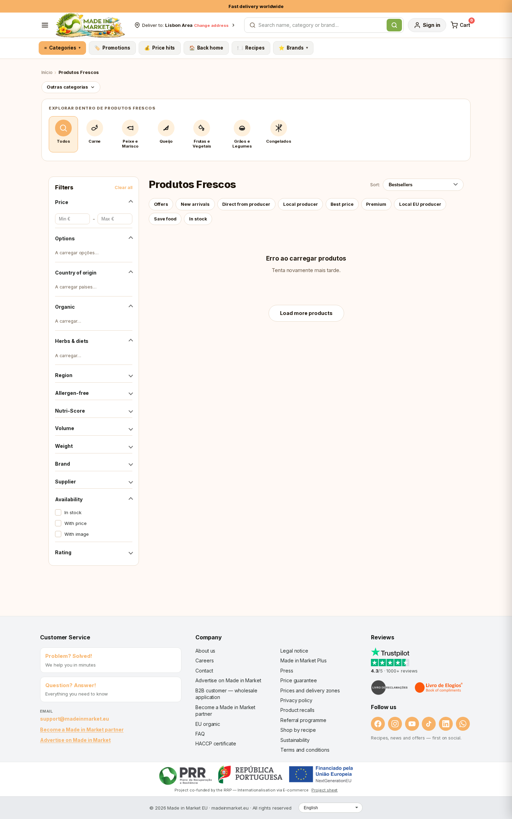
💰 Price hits (159, 48)
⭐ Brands (293, 48)
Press (286, 671)
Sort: (375, 184)
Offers (161, 204)
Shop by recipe (298, 730)
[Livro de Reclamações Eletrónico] (389, 687)
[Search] (394, 25)
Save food (165, 218)
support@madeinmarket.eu (74, 719)
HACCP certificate (215, 743)
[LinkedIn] (446, 724)
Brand (62, 464)
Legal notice (294, 651)
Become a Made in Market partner (82, 729)
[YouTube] (412, 724)
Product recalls (297, 710)
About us (205, 651)
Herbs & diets (71, 341)
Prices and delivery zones (310, 690)
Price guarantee (298, 680)
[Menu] (45, 25)
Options (65, 238)
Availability (68, 499)
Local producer (300, 204)
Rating (63, 552)
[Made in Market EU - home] (90, 25)
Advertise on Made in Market (75, 740)
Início (47, 72)
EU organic (207, 724)
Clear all (123, 187)
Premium (376, 204)
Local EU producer (420, 204)
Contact (204, 671)
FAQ (200, 734)
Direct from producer (246, 204)
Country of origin (75, 273)
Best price (342, 204)
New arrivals (195, 204)
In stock (72, 512)
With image (76, 534)
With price (75, 523)
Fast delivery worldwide (256, 6)
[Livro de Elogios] (439, 687)
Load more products (306, 313)
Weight (64, 446)
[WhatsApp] (463, 724)
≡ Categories (62, 48)
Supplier (65, 481)
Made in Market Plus (303, 660)
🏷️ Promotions (112, 48)
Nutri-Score (70, 411)
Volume (64, 428)
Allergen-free (72, 393)
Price (61, 202)
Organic (65, 307)
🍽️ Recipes (250, 48)
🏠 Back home (206, 48)
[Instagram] (395, 724)
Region (63, 375)
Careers (204, 660)
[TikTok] (429, 724)
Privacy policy (296, 700)
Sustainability (295, 740)
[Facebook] (378, 724)
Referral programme (303, 720)
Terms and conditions (304, 750)
